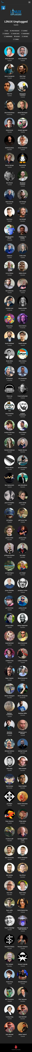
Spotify (18, 36)
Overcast (6, 33)
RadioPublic (26, 33)
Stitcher (26, 36)
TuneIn (17, 39)
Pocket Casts (16, 33)
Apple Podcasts (15, 30)
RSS (7, 30)
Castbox (25, 30)
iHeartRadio (9, 36)
